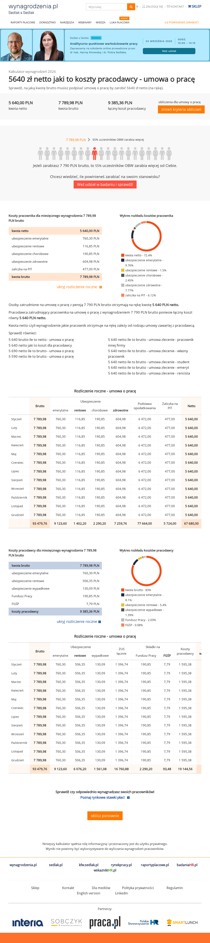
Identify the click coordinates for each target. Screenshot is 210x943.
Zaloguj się (154, 6)
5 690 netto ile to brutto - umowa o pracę (41, 350)
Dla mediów (101, 888)
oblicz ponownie (105, 815)
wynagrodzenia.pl (23, 865)
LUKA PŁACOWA (119, 22)
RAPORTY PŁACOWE (23, 22)
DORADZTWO (47, 22)
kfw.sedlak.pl (88, 865)
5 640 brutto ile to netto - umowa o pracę (41, 339)
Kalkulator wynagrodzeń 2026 (32, 71)
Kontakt (177, 6)
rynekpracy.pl (121, 865)
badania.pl (187, 865)
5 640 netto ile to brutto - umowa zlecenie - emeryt (148, 367)
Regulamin (175, 888)
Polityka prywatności (138, 888)
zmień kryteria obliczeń (181, 109)
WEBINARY (84, 22)
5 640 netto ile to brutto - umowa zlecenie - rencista (149, 373)
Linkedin (121, 893)
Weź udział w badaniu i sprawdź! (105, 184)
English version (88, 893)
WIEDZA (100, 22)
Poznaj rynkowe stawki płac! (102, 797)
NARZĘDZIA (67, 22)
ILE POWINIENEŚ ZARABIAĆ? (182, 22)
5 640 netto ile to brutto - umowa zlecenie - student (148, 362)
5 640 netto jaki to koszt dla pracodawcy (40, 345)
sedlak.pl (56, 865)
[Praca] (66, 922)
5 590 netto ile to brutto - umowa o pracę (41, 356)
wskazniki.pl (105, 870)
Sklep (196, 6)
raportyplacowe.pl (155, 865)
